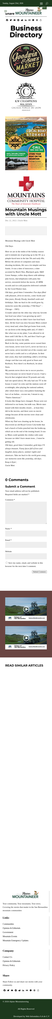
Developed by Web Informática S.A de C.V (31, 1016)
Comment (10, 500)
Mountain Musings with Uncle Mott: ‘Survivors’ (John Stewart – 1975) (25, 843)
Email (8, 540)
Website (8, 551)
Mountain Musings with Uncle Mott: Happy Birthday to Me (25, 770)
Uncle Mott (22, 220)
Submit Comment (39, 572)
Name (8, 529)
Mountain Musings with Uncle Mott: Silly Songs (25, 699)
